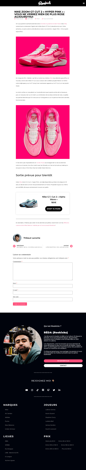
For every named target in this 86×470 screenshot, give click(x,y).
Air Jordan (8, 413)
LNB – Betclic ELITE (11, 453)
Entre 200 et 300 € (52, 449)
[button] (83, 3)
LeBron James (50, 409)
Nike (65, 23)
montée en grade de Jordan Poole (51, 23)
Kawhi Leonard (51, 429)
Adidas (7, 417)
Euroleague (9, 449)
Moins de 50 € (50, 441)
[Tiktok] (38, 390)
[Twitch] (48, 390)
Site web (15, 296)
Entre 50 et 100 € (64, 441)
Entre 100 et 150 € (52, 445)
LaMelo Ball (50, 421)
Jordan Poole (40, 162)
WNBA (7, 445)
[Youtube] (27, 390)
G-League (8, 456)
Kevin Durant (50, 413)
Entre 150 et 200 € (67, 445)
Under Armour (10, 429)
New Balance (9, 425)
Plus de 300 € (66, 449)
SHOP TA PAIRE (54, 209)
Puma (7, 421)
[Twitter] (54, 390)
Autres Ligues (10, 460)
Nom (15, 283)
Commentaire (17, 261)
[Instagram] (32, 390)
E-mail (15, 290)
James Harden (51, 425)
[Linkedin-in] (59, 390)
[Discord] (43, 390)
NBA (6, 441)
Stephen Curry (51, 417)
